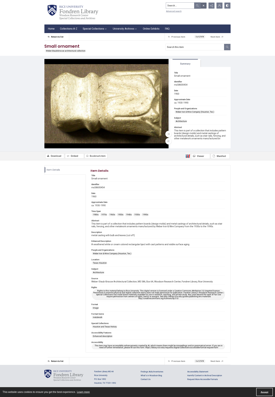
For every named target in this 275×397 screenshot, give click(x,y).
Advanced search (174, 11)
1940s (129, 215)
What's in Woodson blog (151, 375)
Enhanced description (102, 336)
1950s (120, 215)
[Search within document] (227, 47)
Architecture (181, 121)
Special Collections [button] (93, 28)
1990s (145, 215)
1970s (104, 215)
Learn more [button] (83, 392)
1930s (137, 215)
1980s (96, 215)
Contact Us (146, 379)
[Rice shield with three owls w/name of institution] (73, 12)
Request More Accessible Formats (202, 379)
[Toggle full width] (168, 134)
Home (51, 28)
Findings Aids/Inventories (152, 372)
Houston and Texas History (105, 327)
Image (96, 308)
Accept (264, 392)
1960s (112, 215)
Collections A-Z (68, 28)
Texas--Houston (100, 263)
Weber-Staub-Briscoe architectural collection (65, 51)
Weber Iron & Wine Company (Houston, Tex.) (195, 112)
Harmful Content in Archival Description (204, 375)
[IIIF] (187, 156)
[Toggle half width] (168, 141)
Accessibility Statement (197, 372)
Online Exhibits (151, 28)
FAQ (167, 28)
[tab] (185, 63)
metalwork (97, 317)
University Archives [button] (123, 28)
